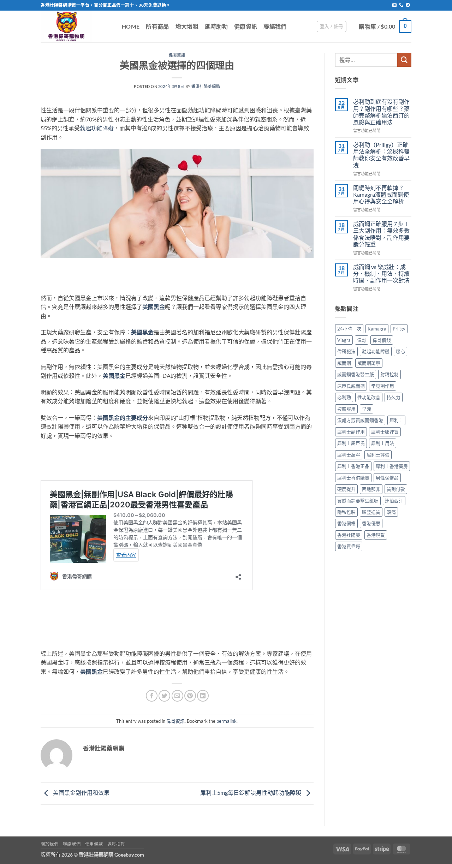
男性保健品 (387, 478)
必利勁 (344, 397)
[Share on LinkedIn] (203, 696)
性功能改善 (368, 397)
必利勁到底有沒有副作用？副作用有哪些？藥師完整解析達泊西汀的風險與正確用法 (381, 111)
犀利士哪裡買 (385, 432)
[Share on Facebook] (151, 696)
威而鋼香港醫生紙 (355, 374)
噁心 (400, 351)
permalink (226, 721)
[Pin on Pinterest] (190, 696)
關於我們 (49, 844)
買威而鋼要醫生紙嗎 (358, 500)
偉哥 (361, 340)
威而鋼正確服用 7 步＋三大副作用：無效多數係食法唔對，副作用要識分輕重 (381, 234)
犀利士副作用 (351, 432)
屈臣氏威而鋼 (351, 386)
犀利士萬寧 (348, 455)
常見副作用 (382, 386)
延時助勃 (216, 26)
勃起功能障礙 (97, 128)
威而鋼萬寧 (368, 363)
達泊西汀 (394, 500)
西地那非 (371, 489)
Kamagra (377, 329)
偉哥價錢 (382, 340)
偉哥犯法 (346, 351)
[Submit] (404, 60)
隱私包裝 (346, 512)
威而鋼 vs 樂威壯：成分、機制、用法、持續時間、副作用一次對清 (381, 273)
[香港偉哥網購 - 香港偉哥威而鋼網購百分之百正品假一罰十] (76, 26)
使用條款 (94, 844)
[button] (331, 26)
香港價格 (346, 523)
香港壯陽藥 (348, 535)
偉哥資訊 (177, 55)
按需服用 (346, 409)
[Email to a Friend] (177, 696)
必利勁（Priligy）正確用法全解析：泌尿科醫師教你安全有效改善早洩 (381, 154)
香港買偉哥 (348, 546)
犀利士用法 (382, 443)
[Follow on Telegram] (408, 5)
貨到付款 (396, 489)
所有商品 (157, 26)
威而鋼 (344, 363)
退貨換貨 (116, 844)
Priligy (399, 329)
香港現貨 (376, 535)
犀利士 (396, 420)
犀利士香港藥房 (392, 466)
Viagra (344, 340)
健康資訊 (245, 26)
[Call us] (401, 5)
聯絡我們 (274, 26)
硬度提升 (346, 489)
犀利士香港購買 (353, 478)
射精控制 (389, 374)
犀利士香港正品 (353, 466)
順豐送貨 (371, 512)
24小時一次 (349, 329)
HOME (130, 26)
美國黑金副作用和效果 (80, 792)
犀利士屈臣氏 (351, 443)
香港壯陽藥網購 (205, 86)
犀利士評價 (378, 455)
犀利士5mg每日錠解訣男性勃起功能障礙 (251, 792)
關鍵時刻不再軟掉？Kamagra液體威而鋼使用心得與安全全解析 (381, 194)
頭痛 (391, 512)
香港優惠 (371, 523)
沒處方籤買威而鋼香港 (360, 420)
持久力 (393, 397)
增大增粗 (187, 26)
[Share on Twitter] (164, 696)
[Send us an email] (394, 5)
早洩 (366, 409)
